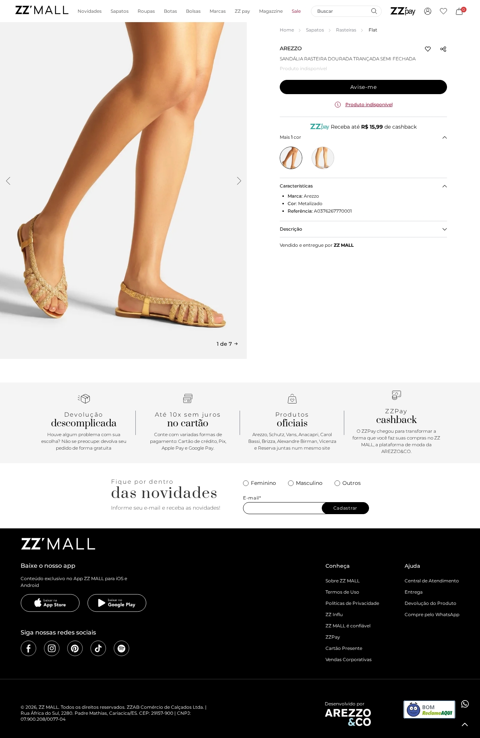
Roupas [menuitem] (146, 11)
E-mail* (252, 498)
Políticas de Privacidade (352, 603)
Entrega (414, 592)
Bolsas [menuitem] (193, 11)
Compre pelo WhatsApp (432, 614)
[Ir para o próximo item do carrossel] (239, 181)
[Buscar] (373, 11)
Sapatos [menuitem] (120, 11)
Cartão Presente (344, 648)
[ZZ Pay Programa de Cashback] (403, 11)
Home (287, 30)
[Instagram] (52, 648)
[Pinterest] (75, 648)
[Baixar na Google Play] (117, 603)
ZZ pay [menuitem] (242, 11)
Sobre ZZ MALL (343, 581)
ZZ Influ (334, 614)
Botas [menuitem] (170, 11)
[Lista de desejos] (443, 11)
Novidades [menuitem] (90, 11)
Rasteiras (346, 30)
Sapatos (315, 30)
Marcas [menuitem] (218, 11)
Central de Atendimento (432, 581)
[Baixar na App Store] (50, 603)
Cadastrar (345, 508)
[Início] (41, 11)
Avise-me (363, 87)
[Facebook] (28, 648)
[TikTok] (98, 648)
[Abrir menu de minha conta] (427, 11)
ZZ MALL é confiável (348, 625)
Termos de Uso (342, 592)
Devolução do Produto (430, 603)
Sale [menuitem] (296, 11)
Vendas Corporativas (349, 659)
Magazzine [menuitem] (271, 11)
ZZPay (333, 637)
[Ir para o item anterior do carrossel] (8, 181)
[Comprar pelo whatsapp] (465, 704)
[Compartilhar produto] (443, 49)
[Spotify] (121, 648)
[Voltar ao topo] (465, 725)
